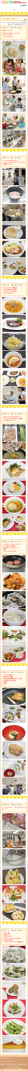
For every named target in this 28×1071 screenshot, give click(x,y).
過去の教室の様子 (11, 1064)
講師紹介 (3, 1064)
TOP (3, 22)
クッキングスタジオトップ (8, 1061)
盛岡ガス (25, 5)
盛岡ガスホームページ (6, 1058)
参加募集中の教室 (21, 1064)
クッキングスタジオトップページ (13, 22)
